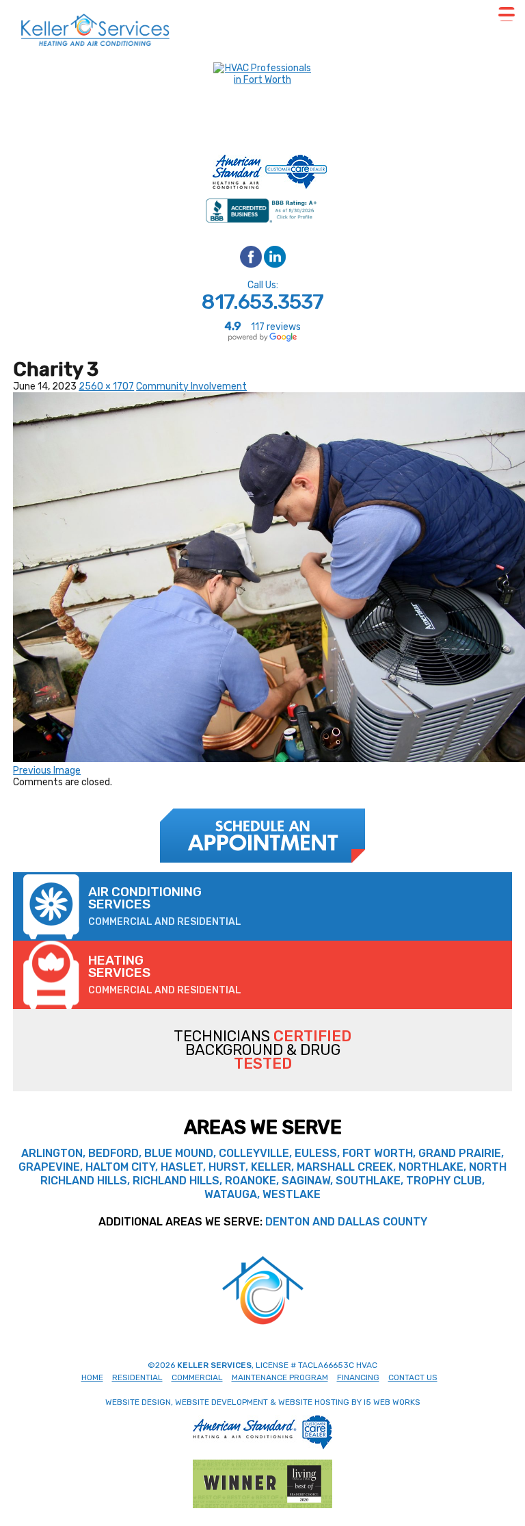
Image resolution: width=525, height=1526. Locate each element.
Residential (137, 1377)
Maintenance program (280, 1377)
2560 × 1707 (106, 386)
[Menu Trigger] (506, 14)
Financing (358, 1377)
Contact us (413, 1377)
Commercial (197, 1377)
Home (92, 1377)
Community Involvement (191, 386)
